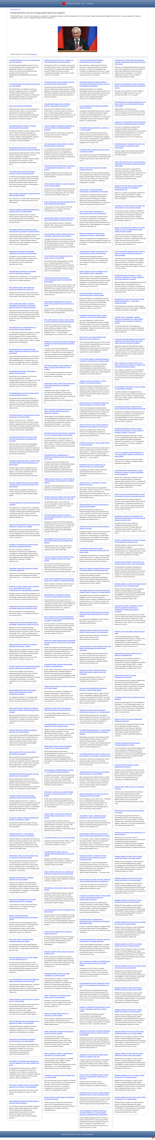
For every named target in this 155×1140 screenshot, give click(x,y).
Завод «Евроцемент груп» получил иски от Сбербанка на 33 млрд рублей (93, 795)
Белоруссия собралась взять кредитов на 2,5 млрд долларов (130, 833)
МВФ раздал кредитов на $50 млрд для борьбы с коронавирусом (128, 654)
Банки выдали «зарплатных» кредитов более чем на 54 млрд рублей (24, 194)
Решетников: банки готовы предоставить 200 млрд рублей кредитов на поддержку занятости (59, 385)
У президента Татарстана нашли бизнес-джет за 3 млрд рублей (59, 1076)
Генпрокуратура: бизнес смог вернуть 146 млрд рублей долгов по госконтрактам (93, 252)
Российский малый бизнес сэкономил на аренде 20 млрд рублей (22, 372)
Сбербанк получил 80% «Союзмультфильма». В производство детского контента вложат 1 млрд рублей (95, 1033)
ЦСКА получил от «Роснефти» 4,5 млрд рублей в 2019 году (92, 483)
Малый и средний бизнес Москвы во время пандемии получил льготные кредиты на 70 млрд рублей (24, 484)
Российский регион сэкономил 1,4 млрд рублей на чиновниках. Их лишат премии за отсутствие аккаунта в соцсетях (129, 277)
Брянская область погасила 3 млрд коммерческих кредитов (127, 766)
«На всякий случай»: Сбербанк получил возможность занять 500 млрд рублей (92, 816)
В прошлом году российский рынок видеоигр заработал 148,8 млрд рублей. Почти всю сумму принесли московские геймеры (130, 341)
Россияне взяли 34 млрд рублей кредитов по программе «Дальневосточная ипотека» (59, 235)
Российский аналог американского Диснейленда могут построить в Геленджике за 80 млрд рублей (94, 921)
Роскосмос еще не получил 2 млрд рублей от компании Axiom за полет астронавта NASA (94, 1093)
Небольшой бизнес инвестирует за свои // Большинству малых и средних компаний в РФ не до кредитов (129, 472)
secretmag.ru (33, 54)
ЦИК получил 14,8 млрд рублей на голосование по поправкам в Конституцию (93, 190)
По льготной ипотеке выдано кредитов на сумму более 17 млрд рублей (58, 257)
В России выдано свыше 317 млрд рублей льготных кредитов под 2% (23, 958)
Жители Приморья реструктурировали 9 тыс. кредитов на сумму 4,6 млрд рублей (24, 1022)
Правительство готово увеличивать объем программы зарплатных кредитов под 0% (23, 607)
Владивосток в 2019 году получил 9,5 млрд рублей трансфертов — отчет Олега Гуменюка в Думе (129, 301)
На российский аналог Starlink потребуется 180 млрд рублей (93, 107)
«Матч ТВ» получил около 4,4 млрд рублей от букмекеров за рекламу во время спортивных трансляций (130, 164)
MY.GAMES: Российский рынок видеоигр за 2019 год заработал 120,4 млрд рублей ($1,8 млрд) (24, 1063)
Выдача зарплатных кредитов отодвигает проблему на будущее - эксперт (23, 645)
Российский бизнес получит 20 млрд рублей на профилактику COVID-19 (24, 394)
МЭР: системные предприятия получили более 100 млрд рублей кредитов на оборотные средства (58, 411)
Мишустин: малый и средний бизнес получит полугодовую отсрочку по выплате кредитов (130, 495)
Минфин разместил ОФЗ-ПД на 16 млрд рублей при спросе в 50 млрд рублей (128, 901)
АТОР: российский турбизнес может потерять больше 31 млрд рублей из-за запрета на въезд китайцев (130, 253)
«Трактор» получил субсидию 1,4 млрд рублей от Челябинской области (92, 382)
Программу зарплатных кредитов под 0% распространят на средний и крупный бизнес (24, 230)
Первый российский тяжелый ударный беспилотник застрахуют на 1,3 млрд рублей (94, 711)
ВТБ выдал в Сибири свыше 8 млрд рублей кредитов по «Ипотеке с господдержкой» (24, 1086)
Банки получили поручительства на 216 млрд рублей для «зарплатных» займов (24, 525)
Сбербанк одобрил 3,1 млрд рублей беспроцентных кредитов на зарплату (22, 835)
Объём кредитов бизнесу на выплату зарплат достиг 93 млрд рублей (59, 185)
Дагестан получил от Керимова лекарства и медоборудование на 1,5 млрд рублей (94, 404)
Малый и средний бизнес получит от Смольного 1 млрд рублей (56, 1014)
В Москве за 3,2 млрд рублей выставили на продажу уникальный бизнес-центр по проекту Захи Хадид (130, 62)
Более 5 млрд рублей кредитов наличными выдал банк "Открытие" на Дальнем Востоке (59, 579)
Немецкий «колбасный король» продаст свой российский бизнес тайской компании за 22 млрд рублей (24, 462)
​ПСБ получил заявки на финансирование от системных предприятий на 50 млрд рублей (94, 360)
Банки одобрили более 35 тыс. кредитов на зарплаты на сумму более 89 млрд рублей (59, 873)
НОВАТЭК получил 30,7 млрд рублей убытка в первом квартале (94, 444)
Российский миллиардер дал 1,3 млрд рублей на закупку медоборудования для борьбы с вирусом (95, 732)
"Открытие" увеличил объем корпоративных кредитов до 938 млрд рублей (24, 818)
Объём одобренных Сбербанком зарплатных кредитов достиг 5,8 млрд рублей (24, 210)
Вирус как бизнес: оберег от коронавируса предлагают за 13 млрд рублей (58, 1054)
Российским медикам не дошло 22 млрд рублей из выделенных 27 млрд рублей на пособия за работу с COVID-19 (129, 430)
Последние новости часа (68, 1134)
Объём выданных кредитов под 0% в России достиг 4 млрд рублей (24, 1000)
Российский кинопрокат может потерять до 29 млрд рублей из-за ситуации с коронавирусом (94, 755)
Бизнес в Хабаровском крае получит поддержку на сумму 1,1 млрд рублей (92, 234)
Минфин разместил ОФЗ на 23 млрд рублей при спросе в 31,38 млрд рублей (130, 1076)
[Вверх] (153, 1138)
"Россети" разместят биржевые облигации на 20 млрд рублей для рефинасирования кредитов (59, 128)
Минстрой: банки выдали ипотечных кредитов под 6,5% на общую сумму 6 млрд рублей (59, 434)
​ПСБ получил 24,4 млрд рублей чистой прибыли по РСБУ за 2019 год (92, 338)
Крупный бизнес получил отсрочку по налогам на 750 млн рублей (59, 687)
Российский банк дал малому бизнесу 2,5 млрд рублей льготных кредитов (23, 328)
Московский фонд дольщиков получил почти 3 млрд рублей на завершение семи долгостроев (130, 146)
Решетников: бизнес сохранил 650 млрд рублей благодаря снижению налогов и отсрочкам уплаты (92, 857)
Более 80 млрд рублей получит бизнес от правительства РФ (58, 932)
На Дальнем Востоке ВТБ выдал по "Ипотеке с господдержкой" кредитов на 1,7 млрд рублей (59, 167)
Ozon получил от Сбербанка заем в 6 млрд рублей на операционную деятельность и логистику (94, 1076)
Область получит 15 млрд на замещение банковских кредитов (128, 720)
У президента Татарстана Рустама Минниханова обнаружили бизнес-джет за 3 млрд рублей (94, 550)
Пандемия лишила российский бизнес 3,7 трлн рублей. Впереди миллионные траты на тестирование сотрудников (94, 84)
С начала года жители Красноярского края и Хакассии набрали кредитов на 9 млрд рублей (59, 558)
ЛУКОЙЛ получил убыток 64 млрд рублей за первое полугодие (94, 527)
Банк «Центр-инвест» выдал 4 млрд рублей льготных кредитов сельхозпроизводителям (59, 320)
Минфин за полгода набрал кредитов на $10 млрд (130, 632)
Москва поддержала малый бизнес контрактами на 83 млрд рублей (91, 61)
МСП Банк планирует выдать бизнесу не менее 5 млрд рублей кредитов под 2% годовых (58, 367)
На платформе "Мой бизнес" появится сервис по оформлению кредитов (130, 387)
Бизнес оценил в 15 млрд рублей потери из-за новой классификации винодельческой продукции (95, 648)
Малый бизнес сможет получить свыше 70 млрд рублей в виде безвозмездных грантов (94, 835)
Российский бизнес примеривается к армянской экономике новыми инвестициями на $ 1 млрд (59, 457)
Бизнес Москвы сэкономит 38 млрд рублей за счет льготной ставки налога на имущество (94, 880)
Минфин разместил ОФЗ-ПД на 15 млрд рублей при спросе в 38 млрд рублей (128, 945)
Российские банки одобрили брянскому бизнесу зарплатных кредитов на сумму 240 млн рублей (24, 351)
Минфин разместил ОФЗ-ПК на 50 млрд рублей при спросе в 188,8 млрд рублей (128, 988)
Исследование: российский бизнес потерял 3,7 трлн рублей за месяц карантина (59, 771)
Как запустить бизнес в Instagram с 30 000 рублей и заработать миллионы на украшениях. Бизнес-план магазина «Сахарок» (129, 608)
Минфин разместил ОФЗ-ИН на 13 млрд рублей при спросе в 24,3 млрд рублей (128, 1010)
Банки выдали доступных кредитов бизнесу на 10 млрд (129, 811)
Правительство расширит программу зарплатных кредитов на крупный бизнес (23, 252)
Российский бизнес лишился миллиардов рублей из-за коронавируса (58, 665)
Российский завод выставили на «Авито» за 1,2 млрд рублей (94, 129)
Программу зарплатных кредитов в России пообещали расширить (23, 569)
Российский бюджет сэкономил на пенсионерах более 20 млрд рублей (91, 294)
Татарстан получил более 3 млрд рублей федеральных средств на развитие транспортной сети (128, 187)
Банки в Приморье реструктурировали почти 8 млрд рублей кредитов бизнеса (60, 203)
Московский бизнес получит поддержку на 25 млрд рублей (59, 911)
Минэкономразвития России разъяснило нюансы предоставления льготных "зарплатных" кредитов (22, 692)
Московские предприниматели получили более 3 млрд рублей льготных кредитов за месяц (59, 303)
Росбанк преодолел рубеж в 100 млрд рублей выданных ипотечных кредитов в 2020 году (59, 498)
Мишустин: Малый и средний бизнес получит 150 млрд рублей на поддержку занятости (94, 569)
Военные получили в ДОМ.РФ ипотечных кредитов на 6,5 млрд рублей (23, 731)
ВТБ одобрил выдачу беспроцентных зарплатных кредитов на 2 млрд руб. (21, 288)
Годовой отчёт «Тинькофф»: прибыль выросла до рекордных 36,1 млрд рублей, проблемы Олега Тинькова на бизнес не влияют (129, 320)
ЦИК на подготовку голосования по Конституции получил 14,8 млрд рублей (92, 212)
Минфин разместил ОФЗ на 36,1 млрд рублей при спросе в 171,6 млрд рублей (130, 1098)
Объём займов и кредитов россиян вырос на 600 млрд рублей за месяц (24, 1102)
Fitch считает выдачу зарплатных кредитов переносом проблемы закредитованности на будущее (24, 710)
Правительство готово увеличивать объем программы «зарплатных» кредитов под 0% (24, 623)
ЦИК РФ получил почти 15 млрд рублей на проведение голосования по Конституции (93, 425)
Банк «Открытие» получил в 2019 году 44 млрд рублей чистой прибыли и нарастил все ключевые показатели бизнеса (130, 365)
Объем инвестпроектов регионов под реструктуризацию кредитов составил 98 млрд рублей (58, 280)
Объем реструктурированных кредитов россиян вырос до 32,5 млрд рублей (22, 1040)
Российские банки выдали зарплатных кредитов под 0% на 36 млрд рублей (22, 172)
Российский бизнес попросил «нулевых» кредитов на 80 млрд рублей (22, 127)
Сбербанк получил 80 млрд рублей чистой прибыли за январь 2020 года (93, 1055)
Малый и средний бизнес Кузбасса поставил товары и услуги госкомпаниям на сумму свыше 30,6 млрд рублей (130, 229)
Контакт (79, 1134)
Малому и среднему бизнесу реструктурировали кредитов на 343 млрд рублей (23, 917)
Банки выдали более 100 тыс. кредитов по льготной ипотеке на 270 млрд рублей (58, 61)
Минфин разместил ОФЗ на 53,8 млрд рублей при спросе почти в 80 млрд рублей (130, 585)
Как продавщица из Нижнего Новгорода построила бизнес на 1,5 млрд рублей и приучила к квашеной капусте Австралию (93, 1112)
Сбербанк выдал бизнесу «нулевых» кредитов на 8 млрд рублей (21, 878)
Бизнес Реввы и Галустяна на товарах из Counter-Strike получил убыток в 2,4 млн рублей (58, 815)
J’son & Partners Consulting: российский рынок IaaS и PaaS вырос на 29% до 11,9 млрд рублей (94, 963)
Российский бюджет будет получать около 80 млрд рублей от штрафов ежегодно (94, 940)
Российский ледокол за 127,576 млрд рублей (59, 837)
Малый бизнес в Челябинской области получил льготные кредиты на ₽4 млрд (57, 596)
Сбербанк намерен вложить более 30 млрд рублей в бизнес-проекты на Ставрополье (94, 631)
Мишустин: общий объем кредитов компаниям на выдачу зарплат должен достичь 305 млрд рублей (59, 642)
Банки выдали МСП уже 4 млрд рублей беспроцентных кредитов (22, 753)
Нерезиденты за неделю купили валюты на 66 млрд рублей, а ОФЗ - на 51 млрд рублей (130, 563)
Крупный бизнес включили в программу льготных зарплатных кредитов (22, 272)
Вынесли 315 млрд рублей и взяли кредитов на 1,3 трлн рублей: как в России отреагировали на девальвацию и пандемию (24, 588)
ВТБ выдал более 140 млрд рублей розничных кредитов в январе (21, 940)
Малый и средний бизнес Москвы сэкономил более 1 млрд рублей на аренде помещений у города (130, 86)
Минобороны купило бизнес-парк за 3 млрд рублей (59, 889)
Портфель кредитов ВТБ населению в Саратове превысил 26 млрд (127, 744)
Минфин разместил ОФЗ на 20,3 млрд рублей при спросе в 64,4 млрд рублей (130, 923)
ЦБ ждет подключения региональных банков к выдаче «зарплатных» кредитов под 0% (24, 667)
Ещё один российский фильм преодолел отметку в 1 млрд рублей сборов (93, 689)
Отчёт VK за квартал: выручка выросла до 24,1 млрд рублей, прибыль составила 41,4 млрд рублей (129, 454)
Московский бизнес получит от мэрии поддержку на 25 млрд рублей (56, 974)
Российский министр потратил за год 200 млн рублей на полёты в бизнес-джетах (59, 725)
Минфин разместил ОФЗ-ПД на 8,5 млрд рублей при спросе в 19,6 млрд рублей (128, 879)
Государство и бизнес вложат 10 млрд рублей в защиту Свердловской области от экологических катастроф (95, 897)
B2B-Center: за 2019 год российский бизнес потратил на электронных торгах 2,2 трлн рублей (58, 794)
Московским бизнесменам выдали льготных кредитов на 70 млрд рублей (24, 775)
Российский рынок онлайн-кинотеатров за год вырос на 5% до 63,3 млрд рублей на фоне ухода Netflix (130, 104)
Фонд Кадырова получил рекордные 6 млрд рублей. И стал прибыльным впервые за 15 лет (94, 985)
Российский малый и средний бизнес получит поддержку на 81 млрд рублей (24, 416)
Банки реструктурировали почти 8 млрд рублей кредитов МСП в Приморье (22, 900)
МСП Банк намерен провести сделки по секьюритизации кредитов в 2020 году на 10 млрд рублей (59, 517)
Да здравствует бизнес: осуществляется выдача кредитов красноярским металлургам (130, 407)
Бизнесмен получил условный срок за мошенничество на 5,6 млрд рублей (92, 465)
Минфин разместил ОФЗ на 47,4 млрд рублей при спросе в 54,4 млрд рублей (130, 967)
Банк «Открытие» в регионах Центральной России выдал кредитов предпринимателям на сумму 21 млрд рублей (59, 618)
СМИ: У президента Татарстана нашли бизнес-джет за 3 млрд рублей (57, 996)
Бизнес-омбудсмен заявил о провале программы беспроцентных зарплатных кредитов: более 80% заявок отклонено (22, 305)
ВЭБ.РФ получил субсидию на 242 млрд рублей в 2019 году (93, 168)
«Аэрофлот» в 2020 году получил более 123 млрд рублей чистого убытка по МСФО (130, 206)
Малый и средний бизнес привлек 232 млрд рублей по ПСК (59, 952)
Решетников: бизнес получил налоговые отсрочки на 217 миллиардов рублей (58, 747)
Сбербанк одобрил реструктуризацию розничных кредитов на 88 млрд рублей (22, 797)
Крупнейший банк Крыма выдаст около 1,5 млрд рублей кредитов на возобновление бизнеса (58, 540)
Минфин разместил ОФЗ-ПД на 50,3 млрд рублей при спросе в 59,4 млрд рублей (129, 1054)
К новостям (89, 3)
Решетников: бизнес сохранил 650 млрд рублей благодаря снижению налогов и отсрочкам (92, 672)
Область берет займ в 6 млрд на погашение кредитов (129, 787)
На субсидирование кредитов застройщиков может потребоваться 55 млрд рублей (24, 980)
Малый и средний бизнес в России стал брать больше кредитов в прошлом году (130, 541)
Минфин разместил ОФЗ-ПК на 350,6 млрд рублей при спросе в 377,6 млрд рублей (129, 1032)
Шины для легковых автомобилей (20, 106)
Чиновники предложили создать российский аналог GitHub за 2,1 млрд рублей (94, 773)
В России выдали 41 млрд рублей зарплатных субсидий (24, 503)
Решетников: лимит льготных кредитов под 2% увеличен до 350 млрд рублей (23, 856)
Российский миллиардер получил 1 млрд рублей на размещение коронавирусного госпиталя (23, 439)
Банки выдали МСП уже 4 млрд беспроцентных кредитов (125, 676)
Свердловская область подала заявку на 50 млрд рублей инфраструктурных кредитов (59, 219)
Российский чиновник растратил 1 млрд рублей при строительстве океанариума (92, 316)
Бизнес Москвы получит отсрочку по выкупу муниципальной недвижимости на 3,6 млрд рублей (94, 614)
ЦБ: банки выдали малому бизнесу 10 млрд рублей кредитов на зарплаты (59, 145)
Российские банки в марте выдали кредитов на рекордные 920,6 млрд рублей (59, 83)
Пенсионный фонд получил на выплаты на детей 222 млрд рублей (94, 505)
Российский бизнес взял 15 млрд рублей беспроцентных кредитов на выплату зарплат (24, 148)
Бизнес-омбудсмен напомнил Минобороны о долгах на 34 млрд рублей (59, 1032)
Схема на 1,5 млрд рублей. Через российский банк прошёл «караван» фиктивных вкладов (130, 123)
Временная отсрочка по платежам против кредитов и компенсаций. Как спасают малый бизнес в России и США (130, 518)
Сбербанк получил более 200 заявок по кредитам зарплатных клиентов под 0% (57, 709)
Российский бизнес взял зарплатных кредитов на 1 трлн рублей (24, 85)
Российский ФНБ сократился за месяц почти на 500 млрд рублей (94, 150)
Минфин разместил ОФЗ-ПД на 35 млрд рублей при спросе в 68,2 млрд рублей (128, 857)
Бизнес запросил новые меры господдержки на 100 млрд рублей (59, 1098)
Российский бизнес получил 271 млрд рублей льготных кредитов (24, 61)
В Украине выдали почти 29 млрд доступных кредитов (130, 698)
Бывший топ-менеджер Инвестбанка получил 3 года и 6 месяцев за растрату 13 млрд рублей (94, 1009)
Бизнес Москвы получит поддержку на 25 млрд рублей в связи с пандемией (93, 272)
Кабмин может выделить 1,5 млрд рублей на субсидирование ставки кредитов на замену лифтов (59, 481)
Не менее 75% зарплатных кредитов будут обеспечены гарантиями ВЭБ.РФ (23, 545)
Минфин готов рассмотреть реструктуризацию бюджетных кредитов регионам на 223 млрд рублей (59, 343)
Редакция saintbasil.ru (88, 1134)
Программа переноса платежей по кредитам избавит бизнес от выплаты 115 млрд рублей (94, 591)
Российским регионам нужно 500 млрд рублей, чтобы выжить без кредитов (57, 105)
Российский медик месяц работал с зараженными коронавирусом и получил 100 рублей (59, 853)
